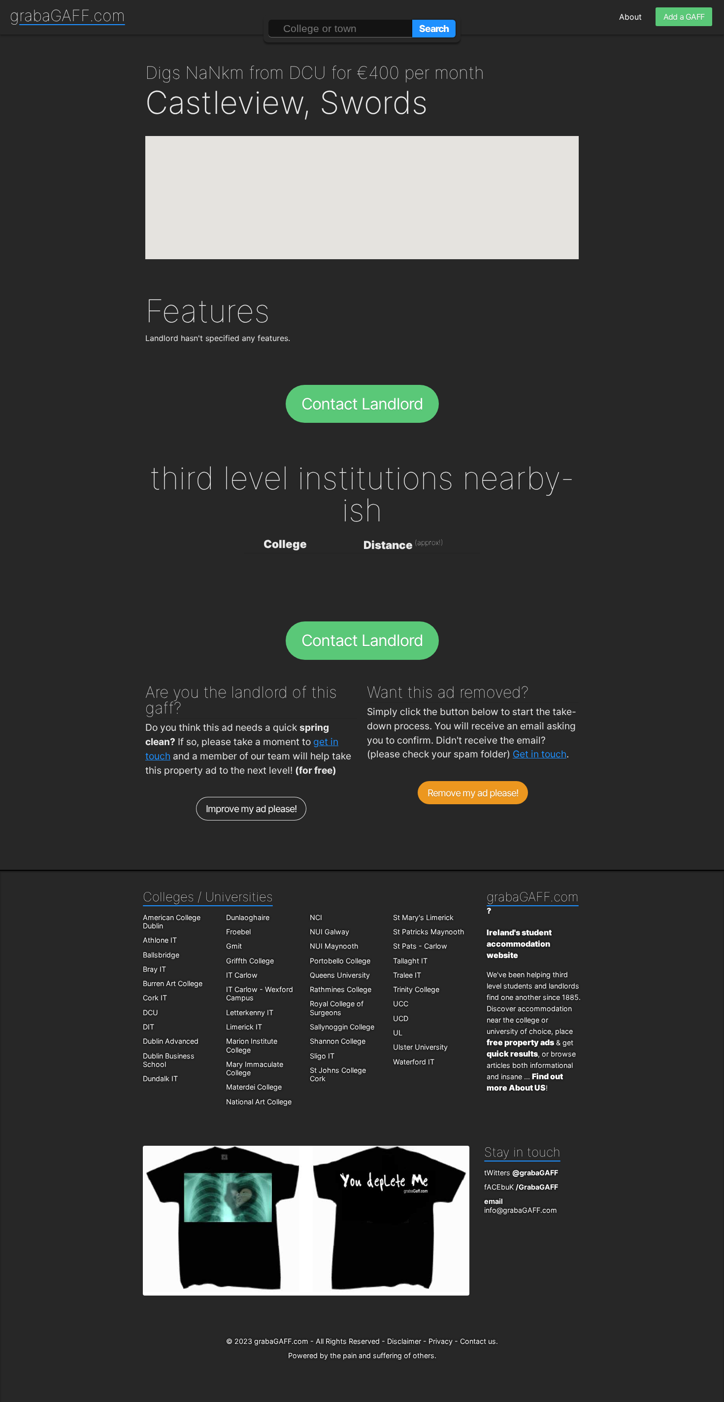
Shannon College (337, 1041)
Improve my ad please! (251, 809)
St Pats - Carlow (420, 946)
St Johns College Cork (338, 1074)
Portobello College (340, 961)
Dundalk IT (160, 1078)
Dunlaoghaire (247, 917)
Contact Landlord (362, 403)
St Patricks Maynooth (428, 931)
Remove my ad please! (473, 793)
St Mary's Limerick (423, 917)
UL (397, 1032)
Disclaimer (404, 1341)
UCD (400, 1018)
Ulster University (420, 1047)
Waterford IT (413, 1062)
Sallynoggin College (342, 1027)
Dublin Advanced (170, 1041)
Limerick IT (244, 1027)
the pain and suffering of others (382, 1355)
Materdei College (254, 1087)
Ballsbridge (161, 955)
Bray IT (154, 969)
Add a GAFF (683, 17)
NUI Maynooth (334, 946)
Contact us (478, 1341)
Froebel (238, 931)
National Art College (259, 1101)
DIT (148, 1027)
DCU (150, 1012)
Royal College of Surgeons (336, 1007)
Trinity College (416, 989)
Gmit (234, 946)
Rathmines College (340, 989)
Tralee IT (407, 975)
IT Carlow (242, 975)
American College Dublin (171, 921)
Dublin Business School (169, 1060)
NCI (316, 917)
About (630, 17)
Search (434, 28)
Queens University (340, 975)
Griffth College (250, 961)
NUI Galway (329, 931)
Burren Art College (172, 983)
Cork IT (155, 997)
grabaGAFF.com (67, 15)
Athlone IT (160, 940)
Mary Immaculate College (254, 1068)
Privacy (440, 1341)
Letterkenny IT (249, 1012)
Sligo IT (322, 1056)
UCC (400, 1003)
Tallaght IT (410, 961)
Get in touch (539, 754)
